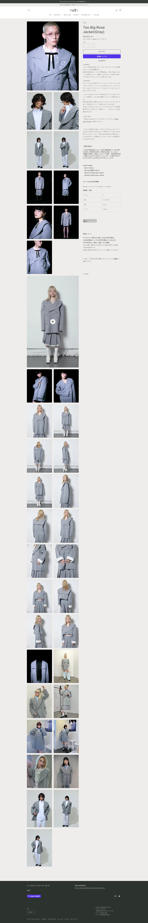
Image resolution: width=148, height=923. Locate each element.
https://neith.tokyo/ (105, 914)
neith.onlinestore (35, 919)
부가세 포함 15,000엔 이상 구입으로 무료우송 (90, 888)
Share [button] (86, 274)
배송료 (94, 39)
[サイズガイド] (90, 222)
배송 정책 (67, 919)
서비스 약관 (60, 919)
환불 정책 (44, 919)
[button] (29, 10)
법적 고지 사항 (74, 919)
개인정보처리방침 (52, 919)
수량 (84, 42)
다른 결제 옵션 (101, 60)
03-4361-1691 (103, 912)
